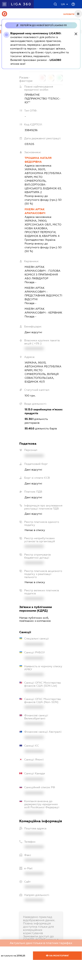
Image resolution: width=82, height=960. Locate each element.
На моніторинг (59, 955)
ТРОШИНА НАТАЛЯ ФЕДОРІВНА (38, 159)
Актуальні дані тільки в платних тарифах (41, 943)
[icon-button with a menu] (78, 14)
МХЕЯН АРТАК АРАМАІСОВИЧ (35, 211)
